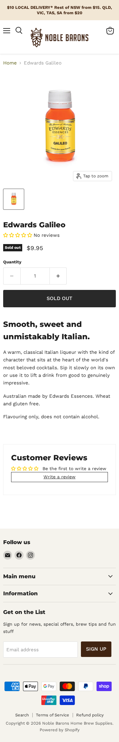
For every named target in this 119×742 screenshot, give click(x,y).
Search (22, 715)
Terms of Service (52, 715)
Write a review (59, 476)
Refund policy (90, 715)
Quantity (12, 262)
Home (10, 63)
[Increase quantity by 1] (58, 276)
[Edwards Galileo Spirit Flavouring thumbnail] (13, 199)
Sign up (96, 649)
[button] (17, 235)
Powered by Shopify (60, 729)
